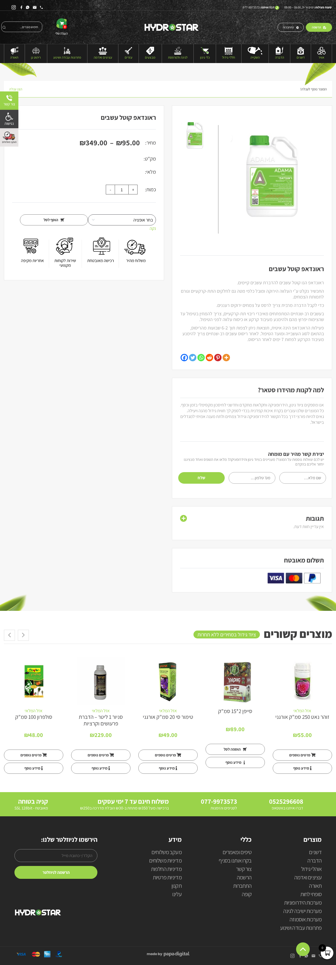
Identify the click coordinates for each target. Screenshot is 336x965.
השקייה (255, 57)
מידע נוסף (301, 768)
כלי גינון (205, 57)
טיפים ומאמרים (237, 852)
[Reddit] (209, 357)
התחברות (288, 27)
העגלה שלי (61, 30)
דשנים (301, 57)
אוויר (321, 57)
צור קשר (244, 869)
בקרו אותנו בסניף (235, 861)
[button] (9, 119)
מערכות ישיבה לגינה (302, 911)
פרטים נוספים (300, 754)
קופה (246, 894)
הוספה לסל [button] (233, 749)
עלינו (177, 894)
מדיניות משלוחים (165, 861)
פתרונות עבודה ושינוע (67, 57)
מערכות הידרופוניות (303, 903)
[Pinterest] (218, 357)
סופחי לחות (311, 894)
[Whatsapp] (201, 357)
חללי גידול (228, 57)
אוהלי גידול (311, 869)
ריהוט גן (36, 57)
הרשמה (316, 27)
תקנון (176, 886)
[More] (226, 357)
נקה (153, 228)
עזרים (128, 57)
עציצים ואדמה (103, 57)
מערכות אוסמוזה (306, 919)
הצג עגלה (15, 89)
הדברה (279, 57)
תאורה (14, 57)
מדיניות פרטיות (167, 877)
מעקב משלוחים (166, 852)
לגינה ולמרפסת (177, 57)
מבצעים (150, 57)
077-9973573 (251, 7)
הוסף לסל (51, 219)
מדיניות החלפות (166, 869)
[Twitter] (192, 357)
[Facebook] (184, 357)
